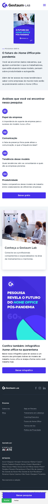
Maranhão (36, 464)
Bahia (33, 462)
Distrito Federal (8, 464)
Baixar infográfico (24, 370)
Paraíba (5, 469)
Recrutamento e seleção (11, 480)
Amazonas (26, 462)
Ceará (39, 462)
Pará (41, 467)
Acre (4, 462)
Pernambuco (20, 469)
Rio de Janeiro (37, 469)
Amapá (17, 462)
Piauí (28, 469)
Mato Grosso (7, 467)
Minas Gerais (34, 467)
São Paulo (26, 474)
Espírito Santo (20, 464)
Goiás (29, 464)
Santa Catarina (15, 474)
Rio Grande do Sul (25, 472)
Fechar (16, 500)
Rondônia (37, 472)
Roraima (5, 474)
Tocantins (41, 474)
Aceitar (6, 500)
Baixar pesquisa (24, 495)
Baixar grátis (24, 195)
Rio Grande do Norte (10, 472)
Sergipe (34, 474)
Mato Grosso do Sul (20, 467)
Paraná (11, 469)
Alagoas (10, 462)
